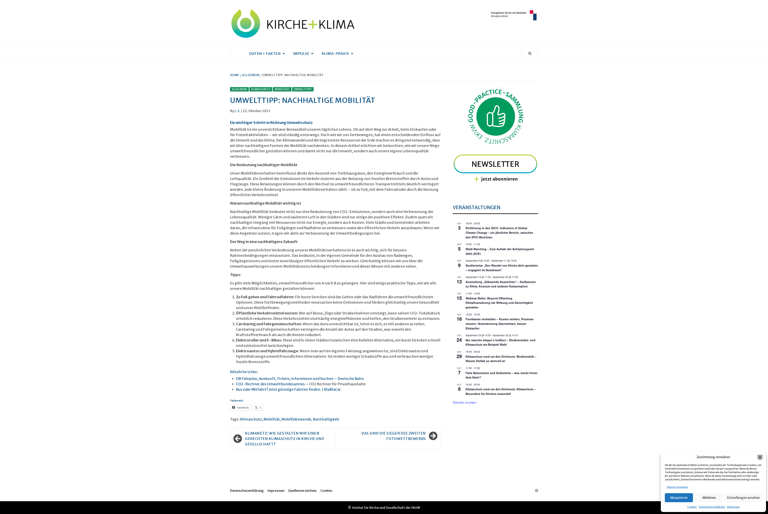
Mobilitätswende (296, 419)
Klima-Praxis (335, 53)
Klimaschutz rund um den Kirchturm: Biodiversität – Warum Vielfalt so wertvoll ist (501, 358)
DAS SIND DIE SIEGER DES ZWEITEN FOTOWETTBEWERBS (393, 436)
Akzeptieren (679, 498)
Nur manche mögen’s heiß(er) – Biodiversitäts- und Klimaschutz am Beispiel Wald (500, 342)
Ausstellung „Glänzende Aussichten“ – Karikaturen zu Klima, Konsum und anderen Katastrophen (501, 284)
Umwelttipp (303, 89)
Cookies (692, 506)
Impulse (301, 53)
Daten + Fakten (265, 53)
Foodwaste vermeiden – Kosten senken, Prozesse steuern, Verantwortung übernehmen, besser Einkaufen (500, 323)
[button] (760, 457)
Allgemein (239, 89)
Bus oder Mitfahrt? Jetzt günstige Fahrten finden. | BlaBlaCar (288, 389)
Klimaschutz (260, 89)
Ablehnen (709, 498)
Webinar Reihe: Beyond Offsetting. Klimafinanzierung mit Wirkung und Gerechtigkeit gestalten (499, 302)
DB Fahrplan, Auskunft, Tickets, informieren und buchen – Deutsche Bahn (300, 378)
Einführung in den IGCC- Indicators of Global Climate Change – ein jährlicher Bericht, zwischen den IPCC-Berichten (499, 232)
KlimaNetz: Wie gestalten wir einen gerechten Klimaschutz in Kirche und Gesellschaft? (284, 438)
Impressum (733, 506)
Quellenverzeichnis (302, 491)
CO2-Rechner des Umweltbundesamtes (270, 384)
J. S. (238, 111)
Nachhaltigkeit (326, 419)
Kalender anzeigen (465, 402)
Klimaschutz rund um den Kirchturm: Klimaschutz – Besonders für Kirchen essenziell (501, 391)
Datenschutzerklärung (712, 506)
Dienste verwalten (677, 487)
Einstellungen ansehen (743, 498)
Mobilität (282, 89)
